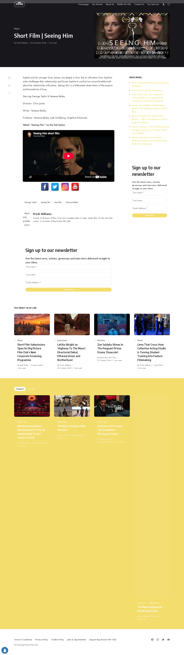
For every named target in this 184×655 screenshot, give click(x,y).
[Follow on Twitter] (163, 639)
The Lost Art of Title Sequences (147, 90)
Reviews (101, 340)
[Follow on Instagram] (157, 639)
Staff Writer (24, 365)
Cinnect (141, 602)
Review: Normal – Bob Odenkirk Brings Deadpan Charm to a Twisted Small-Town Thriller (150, 130)
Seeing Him (45, 202)
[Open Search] (168, 4)
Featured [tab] (19, 389)
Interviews (62, 340)
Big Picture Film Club (108, 357)
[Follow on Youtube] (168, 639)
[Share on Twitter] (9, 85)
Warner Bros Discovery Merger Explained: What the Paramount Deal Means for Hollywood (149, 140)
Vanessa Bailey (72, 202)
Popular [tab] (31, 389)
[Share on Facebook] (9, 78)
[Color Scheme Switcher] (163, 4)
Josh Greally (64, 435)
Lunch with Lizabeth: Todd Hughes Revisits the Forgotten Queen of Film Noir (149, 108)
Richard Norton (106, 439)
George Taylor (31, 202)
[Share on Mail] (9, 93)
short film (58, 202)
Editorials (22, 421)
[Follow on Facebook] (152, 639)
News (16, 28)
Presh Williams (22, 43)
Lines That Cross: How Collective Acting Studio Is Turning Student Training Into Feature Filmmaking (147, 97)
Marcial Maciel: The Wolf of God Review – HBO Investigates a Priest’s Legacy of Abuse (150, 119)
